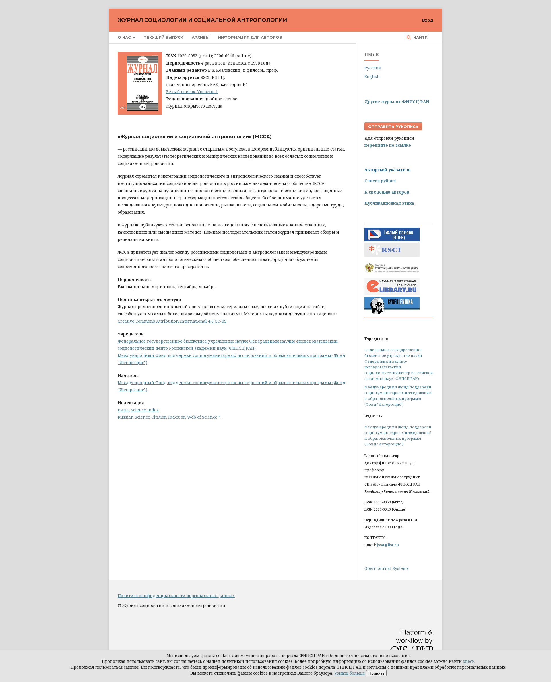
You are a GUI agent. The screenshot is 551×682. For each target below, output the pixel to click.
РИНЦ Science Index (138, 410)
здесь (468, 661)
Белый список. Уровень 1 (192, 91)
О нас (125, 37)
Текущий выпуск (163, 37)
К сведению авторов (386, 192)
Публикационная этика (389, 203)
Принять (376, 673)
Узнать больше (349, 673)
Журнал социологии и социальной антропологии (202, 20)
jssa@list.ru (388, 544)
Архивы (200, 37)
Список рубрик (380, 180)
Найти (420, 37)
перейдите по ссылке (387, 145)
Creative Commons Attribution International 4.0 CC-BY (172, 321)
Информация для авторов (250, 37)
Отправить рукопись (393, 126)
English (372, 76)
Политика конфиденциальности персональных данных (176, 595)
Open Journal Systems (386, 568)
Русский (372, 68)
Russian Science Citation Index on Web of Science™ (169, 417)
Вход (427, 20)
